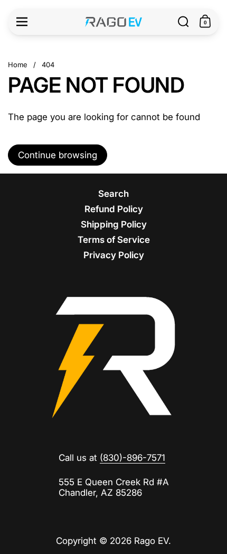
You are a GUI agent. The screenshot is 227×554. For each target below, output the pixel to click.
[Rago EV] (114, 21)
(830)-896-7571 (132, 457)
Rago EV (151, 540)
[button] (183, 21)
